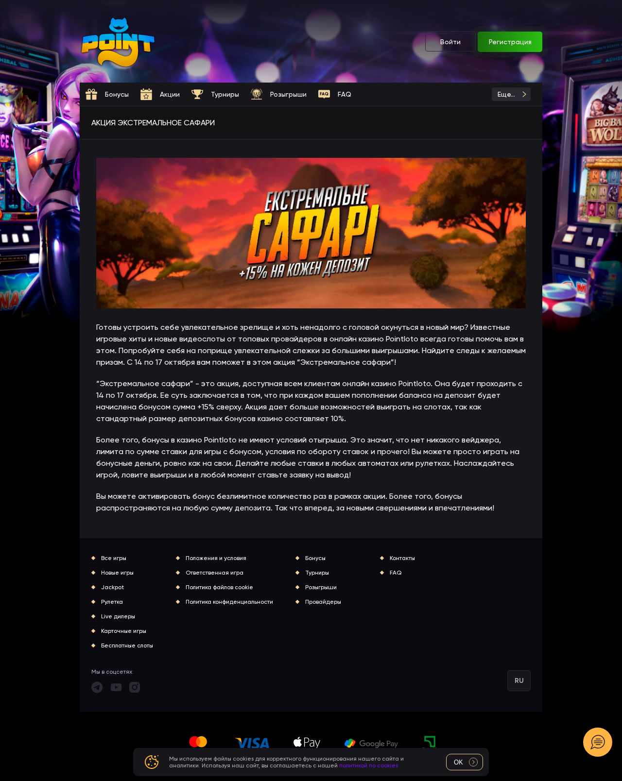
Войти (450, 42)
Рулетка (112, 601)
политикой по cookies (368, 765)
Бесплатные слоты (127, 645)
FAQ (395, 572)
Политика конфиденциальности (229, 601)
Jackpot (112, 587)
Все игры (113, 558)
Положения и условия (216, 558)
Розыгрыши (321, 587)
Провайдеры (323, 601)
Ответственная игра (214, 572)
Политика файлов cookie (219, 587)
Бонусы (315, 558)
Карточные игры (123, 631)
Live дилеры (118, 616)
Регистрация (510, 42)
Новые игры (117, 572)
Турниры (317, 572)
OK (458, 762)
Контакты (402, 558)
